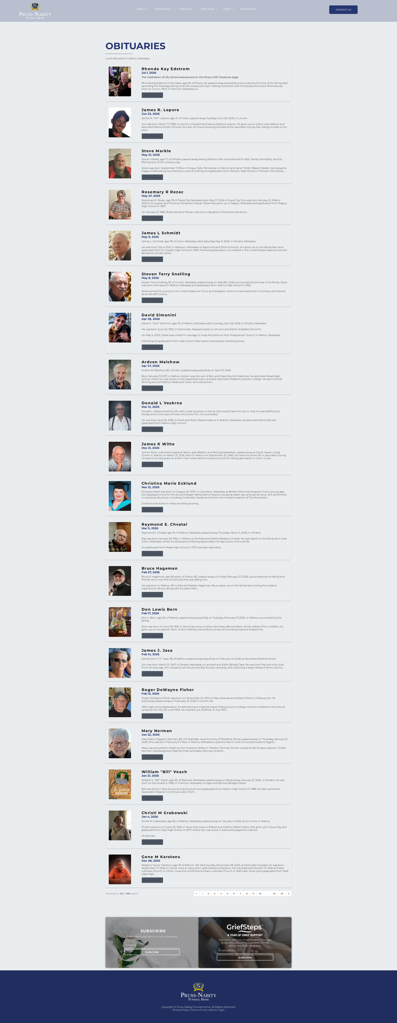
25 (282, 893)
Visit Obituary (152, 95)
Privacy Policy (180, 1009)
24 (274, 893)
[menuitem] (142, 9)
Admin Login (217, 1009)
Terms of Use (199, 1009)
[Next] (289, 893)
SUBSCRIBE (152, 952)
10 (260, 893)
